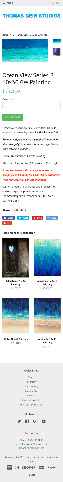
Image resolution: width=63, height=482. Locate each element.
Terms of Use (31, 391)
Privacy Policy (31, 386)
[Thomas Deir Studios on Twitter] (19, 421)
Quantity (7, 99)
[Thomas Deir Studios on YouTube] (44, 421)
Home (5, 34)
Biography (31, 381)
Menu (9, 2)
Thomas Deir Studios (34, 457)
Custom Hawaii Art (31, 400)
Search (31, 377)
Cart (58, 2)
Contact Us (31, 395)
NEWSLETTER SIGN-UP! (31, 404)
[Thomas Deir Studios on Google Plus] (35, 421)
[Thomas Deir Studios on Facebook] (27, 421)
